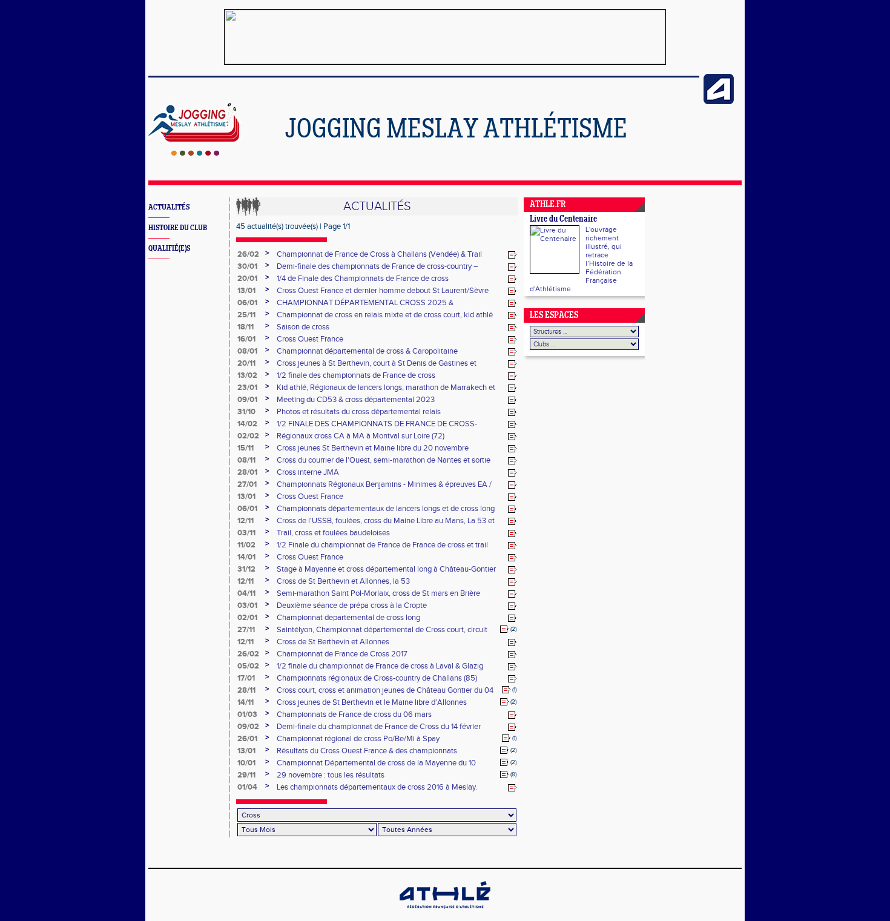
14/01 (246, 557)
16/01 (246, 339)
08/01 (247, 351)
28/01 (247, 472)
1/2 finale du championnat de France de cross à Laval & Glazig (380, 666)
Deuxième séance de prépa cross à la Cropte (352, 605)
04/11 (246, 593)
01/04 (247, 787)
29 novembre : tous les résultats (330, 775)
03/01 (247, 605)
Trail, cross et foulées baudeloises (333, 533)
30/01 (247, 266)
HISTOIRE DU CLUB (177, 228)
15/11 (245, 448)
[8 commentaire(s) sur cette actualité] (504, 774)
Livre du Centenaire (563, 219)
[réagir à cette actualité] (512, 255)
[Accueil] (195, 153)
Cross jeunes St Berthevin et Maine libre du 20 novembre (373, 448)
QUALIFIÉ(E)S (169, 249)
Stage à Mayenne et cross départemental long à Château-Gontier (386, 569)
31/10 (246, 412)
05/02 (248, 666)
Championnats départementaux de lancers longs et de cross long (386, 508)
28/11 (246, 690)
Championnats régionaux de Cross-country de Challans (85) (377, 678)
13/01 (246, 290)
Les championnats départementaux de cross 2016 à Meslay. (377, 787)
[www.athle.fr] (719, 102)
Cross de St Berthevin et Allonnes (333, 642)
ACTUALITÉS (169, 207)
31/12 (246, 569)
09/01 (247, 399)
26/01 (247, 739)
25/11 (246, 315)
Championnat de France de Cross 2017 (342, 654)
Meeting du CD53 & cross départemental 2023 (356, 399)
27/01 (247, 484)
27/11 (246, 630)
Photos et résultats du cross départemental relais (359, 412)
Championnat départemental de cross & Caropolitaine (367, 351)
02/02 (248, 436)
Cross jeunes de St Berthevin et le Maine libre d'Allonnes (372, 702)
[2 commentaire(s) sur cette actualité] (504, 629)
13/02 (247, 375)
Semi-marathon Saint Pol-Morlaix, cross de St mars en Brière (378, 593)
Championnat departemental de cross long (348, 617)
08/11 (246, 460)
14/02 (247, 424)
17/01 (246, 678)
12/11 (245, 521)
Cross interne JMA (308, 472)
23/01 (247, 387)
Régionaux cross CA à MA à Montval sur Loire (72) (360, 436)
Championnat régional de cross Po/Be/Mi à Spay (358, 739)
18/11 (245, 327)
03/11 (246, 533)
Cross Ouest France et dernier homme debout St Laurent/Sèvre (383, 290)
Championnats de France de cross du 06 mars (354, 714)
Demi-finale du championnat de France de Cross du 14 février (379, 726)
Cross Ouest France (310, 339)
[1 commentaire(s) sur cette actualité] (506, 689)
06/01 (247, 303)
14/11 (245, 702)
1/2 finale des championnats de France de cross (356, 375)
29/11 (246, 775)
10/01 (246, 763)
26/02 (248, 254)
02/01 (247, 617)
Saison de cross (303, 327)
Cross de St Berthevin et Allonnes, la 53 (343, 581)
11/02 (246, 545)
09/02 (248, 726)
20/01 (247, 278)
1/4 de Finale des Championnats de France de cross (363, 278)
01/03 (247, 714)
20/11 (246, 363)
